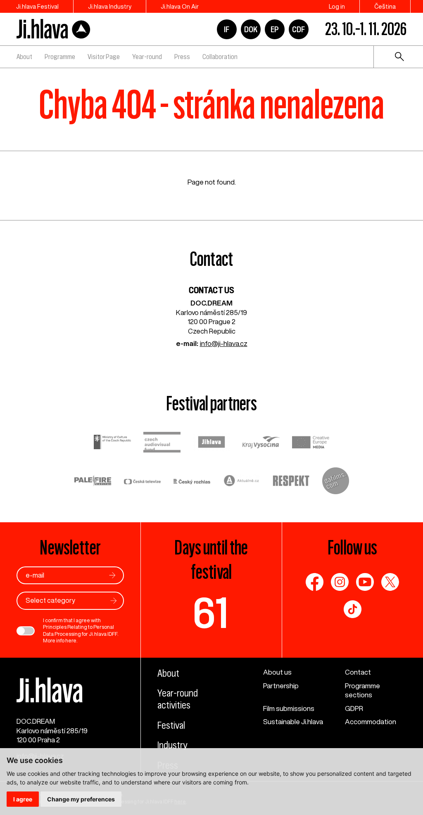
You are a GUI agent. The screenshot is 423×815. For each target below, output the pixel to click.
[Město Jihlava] (211, 443)
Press (182, 56)
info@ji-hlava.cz (223, 343)
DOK (250, 29)
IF (226, 29)
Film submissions (288, 708)
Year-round (147, 56)
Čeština (385, 6)
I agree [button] (22, 799)
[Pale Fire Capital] (93, 481)
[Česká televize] (142, 482)
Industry (172, 745)
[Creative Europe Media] (310, 443)
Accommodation (370, 721)
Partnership (281, 685)
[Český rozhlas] (192, 482)
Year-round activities (177, 699)
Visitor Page (104, 56)
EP (275, 29)
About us (277, 671)
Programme (60, 56)
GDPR (354, 708)
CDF (298, 29)
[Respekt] (291, 482)
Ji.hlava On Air (180, 6)
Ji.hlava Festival (37, 6)
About (24, 56)
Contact (358, 671)
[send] (112, 575)
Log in (337, 6)
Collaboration (220, 56)
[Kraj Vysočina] (261, 443)
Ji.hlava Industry (109, 6)
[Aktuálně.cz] (241, 481)
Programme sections (362, 690)
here (70, 640)
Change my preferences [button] (81, 799)
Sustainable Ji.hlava (293, 721)
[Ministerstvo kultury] (112, 443)
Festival (171, 725)
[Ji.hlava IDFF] (54, 29)
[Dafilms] (335, 482)
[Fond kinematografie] (162, 443)
